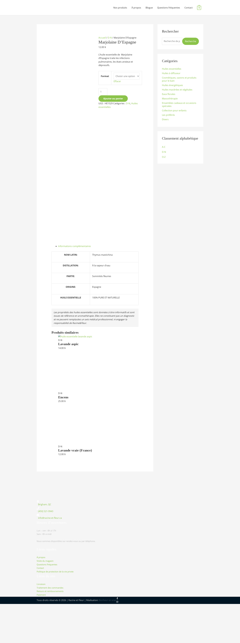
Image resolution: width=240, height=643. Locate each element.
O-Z (164, 156)
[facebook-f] (119, 598)
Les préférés (168, 114)
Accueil (102, 37)
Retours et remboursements (50, 591)
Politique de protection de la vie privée (55, 571)
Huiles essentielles (171, 68)
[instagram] (117, 602)
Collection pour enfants (174, 110)
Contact (188, 7)
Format (105, 76)
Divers (165, 119)
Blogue (149, 7)
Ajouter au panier (113, 98)
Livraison (41, 584)
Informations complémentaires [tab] (74, 246)
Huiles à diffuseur (171, 73)
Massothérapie (170, 98)
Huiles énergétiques (172, 85)
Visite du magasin (45, 560)
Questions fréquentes (168, 7)
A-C (163, 146)
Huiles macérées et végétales (177, 89)
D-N (110, 37)
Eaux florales (168, 94)
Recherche (190, 41)
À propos (136, 7)
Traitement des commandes (50, 587)
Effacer (117, 81)
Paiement (41, 595)
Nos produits (120, 7)
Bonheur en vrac (107, 600)
